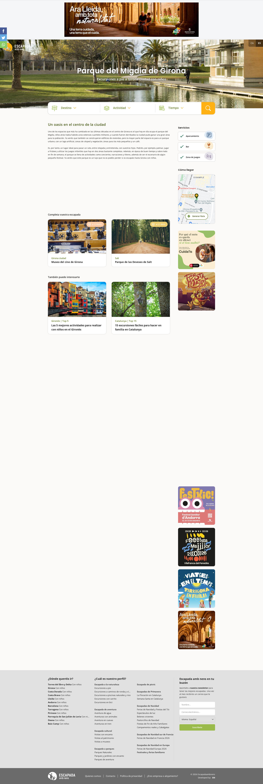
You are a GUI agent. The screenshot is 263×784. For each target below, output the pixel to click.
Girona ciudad (58, 258)
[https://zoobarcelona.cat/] (196, 250)
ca (252, 43)
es (259, 43)
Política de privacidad (131, 776)
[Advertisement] (109, 184)
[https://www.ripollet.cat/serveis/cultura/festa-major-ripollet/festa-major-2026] (196, 291)
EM (213, 777)
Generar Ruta (198, 216)
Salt (117, 258)
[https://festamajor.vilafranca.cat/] (196, 547)
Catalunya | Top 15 (125, 321)
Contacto (110, 776)
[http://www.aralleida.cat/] (131, 19)
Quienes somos (93, 776)
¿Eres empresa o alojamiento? (162, 776)
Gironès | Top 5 (59, 321)
